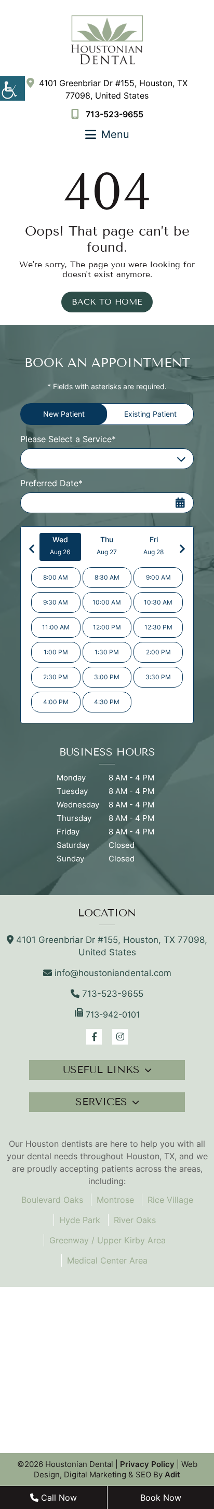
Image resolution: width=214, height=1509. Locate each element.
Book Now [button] (160, 1497)
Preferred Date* (51, 483)
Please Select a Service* (68, 439)
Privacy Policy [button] (147, 1464)
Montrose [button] (115, 1200)
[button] (12, 88)
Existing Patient (150, 413)
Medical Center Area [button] (107, 1260)
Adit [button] (172, 1474)
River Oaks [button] (135, 1220)
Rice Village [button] (170, 1200)
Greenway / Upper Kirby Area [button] (107, 1240)
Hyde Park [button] (79, 1220)
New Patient (64, 413)
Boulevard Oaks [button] (52, 1200)
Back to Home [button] (107, 302)
